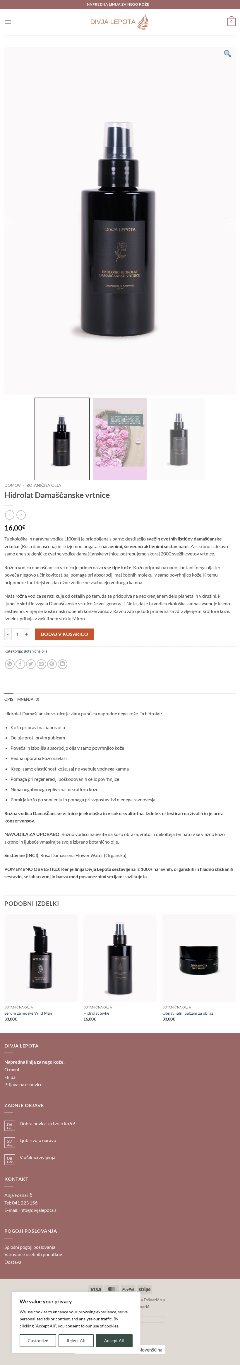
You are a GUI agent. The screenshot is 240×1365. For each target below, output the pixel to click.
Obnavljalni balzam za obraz (187, 1013)
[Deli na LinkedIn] (62, 664)
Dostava (12, 1262)
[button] (7, 22)
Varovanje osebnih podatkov (33, 1254)
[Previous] (4, 973)
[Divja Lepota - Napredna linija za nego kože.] (120, 22)
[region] (76, 1322)
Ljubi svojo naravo (38, 1140)
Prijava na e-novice (23, 1084)
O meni (11, 1069)
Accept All (114, 1340)
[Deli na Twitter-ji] (31, 664)
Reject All (76, 1340)
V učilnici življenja (37, 1157)
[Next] (235, 973)
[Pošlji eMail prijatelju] (41, 664)
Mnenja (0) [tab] (28, 699)
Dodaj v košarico (64, 634)
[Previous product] (20, 514)
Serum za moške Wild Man (28, 1013)
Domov (12, 485)
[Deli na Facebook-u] (20, 664)
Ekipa (10, 1077)
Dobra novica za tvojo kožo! (47, 1123)
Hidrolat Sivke (96, 1013)
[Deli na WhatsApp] (10, 664)
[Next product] (9, 514)
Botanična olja (43, 485)
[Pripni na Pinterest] (52, 664)
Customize (38, 1340)
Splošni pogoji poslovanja (29, 1247)
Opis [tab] (8, 699)
